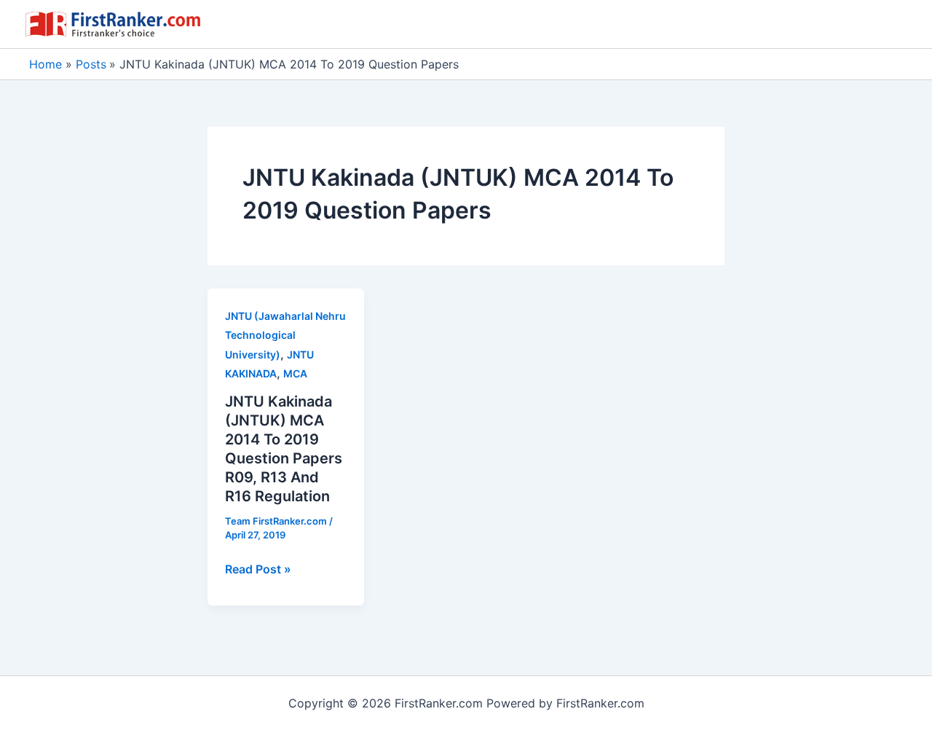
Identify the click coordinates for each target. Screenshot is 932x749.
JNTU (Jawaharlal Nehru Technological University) (285, 335)
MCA (295, 373)
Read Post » (258, 570)
